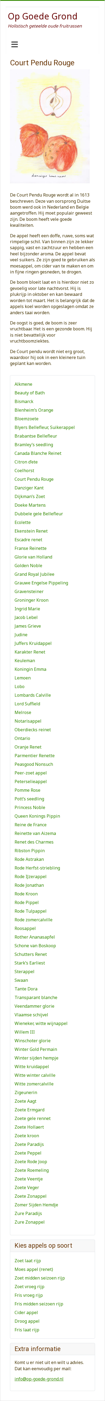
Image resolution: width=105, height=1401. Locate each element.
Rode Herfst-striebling (37, 868)
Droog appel (27, 1321)
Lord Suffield (27, 704)
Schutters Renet (31, 954)
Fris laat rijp (27, 1330)
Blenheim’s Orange (34, 410)
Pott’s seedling (29, 799)
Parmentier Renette (35, 756)
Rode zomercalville (33, 920)
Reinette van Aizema (35, 833)
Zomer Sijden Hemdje (36, 1205)
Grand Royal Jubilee (34, 574)
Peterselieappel (31, 781)
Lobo (19, 686)
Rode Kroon (26, 894)
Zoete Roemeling (32, 1170)
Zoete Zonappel (31, 1196)
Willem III (25, 1032)
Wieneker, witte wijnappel (41, 1023)
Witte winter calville (35, 1075)
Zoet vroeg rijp (29, 1287)
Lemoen (23, 678)
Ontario (22, 738)
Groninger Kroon (31, 600)
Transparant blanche (36, 997)
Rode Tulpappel (31, 911)
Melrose (23, 712)
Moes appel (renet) (34, 1269)
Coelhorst (24, 470)
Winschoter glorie (33, 1041)
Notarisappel (28, 721)
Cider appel (26, 1312)
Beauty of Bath (30, 393)
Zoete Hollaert (29, 1127)
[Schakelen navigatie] (15, 44)
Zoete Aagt (25, 1101)
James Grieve (28, 626)
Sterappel (24, 971)
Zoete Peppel (28, 1153)
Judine (21, 635)
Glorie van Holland (33, 557)
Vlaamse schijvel (31, 1015)
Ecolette (23, 522)
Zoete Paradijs (29, 1144)
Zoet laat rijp (28, 1261)
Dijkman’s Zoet (30, 496)
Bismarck (24, 401)
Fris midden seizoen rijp (39, 1304)
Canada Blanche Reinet (38, 453)
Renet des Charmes (34, 842)
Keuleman (25, 661)
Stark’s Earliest (30, 963)
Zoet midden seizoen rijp (40, 1278)
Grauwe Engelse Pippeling (41, 583)
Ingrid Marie (27, 609)
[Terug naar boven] (95, 1391)
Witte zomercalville (34, 1084)
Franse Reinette (31, 548)
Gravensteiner (29, 591)
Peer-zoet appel (31, 773)
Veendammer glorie (34, 1006)
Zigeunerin (26, 1092)
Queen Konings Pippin (37, 816)
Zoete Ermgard (29, 1110)
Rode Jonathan (29, 885)
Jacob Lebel (26, 617)
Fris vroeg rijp (29, 1295)
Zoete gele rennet (33, 1118)
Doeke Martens (30, 505)
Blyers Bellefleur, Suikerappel (45, 427)
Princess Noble (30, 807)
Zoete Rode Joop (31, 1162)
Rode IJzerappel (31, 876)
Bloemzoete (26, 419)
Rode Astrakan (29, 859)
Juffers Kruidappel (33, 643)
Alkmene (23, 384)
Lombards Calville (33, 695)
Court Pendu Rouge (34, 479)
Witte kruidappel (32, 1067)
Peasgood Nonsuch (34, 764)
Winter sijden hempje (36, 1058)
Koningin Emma (30, 669)
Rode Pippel (27, 902)
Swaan (21, 980)
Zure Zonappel (30, 1222)
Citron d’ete (26, 462)
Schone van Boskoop (35, 946)
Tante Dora (26, 989)
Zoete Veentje (29, 1179)
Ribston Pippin (30, 851)
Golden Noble (28, 565)
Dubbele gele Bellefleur (39, 514)
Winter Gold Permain (36, 1049)
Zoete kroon (27, 1136)
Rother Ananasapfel (35, 937)
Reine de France (31, 825)
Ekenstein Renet (31, 531)
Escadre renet (28, 540)
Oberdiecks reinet (33, 730)
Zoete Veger (27, 1187)
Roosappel (25, 928)
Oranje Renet (28, 747)
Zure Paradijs (28, 1213)
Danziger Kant (29, 488)
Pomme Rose (27, 790)
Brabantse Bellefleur (36, 436)
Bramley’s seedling (34, 445)
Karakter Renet (30, 652)
